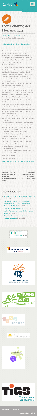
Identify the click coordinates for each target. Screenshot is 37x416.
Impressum (5, 409)
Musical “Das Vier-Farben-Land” (14, 208)
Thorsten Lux (25, 44)
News (17, 44)
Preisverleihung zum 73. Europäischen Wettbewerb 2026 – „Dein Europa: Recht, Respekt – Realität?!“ (17, 203)
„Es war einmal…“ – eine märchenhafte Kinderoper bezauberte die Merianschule (9, 176)
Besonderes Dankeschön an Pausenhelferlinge (19, 196)
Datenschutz (15, 409)
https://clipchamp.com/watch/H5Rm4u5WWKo (18, 161)
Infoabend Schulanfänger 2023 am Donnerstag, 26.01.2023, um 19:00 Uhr (28, 176)
